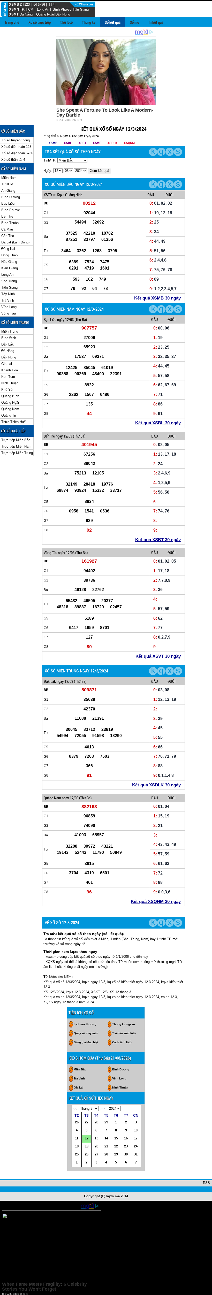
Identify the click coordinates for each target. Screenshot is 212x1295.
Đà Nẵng (26, 14)
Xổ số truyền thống (15, 140)
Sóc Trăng (9, 281)
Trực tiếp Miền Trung (17, 453)
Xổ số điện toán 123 (16, 147)
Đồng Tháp (9, 255)
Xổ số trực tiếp (39, 22)
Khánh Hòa (9, 370)
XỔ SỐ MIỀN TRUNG (62, 671)
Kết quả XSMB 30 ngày (157, 298)
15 (116, 1138)
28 (96, 1122)
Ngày (64, 135)
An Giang (8, 191)
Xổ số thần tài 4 (13, 160)
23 (126, 1146)
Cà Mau (7, 229)
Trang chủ (12, 22)
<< (75, 1108)
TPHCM (7, 184)
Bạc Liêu (7, 203)
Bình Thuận (10, 223)
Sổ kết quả (112, 22)
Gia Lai (6, 364)
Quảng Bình (10, 396)
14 (106, 1138)
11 (76, 1138)
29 (106, 1122)
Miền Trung (9, 331)
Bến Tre (7, 216)
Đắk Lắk (7, 344)
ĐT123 (25, 4)
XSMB (14, 4)
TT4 (52, 4)
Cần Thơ (7, 236)
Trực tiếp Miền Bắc (15, 440)
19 (86, 1146)
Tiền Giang (9, 287)
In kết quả (156, 22)
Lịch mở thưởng (85, 1024)
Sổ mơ (134, 22)
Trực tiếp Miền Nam (16, 446)
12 (86, 1138)
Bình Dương (10, 197)
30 (126, 1154)
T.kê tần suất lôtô (124, 1033)
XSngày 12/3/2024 (85, 135)
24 (136, 1146)
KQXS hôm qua (84, 4)
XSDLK (112, 142)
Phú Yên (7, 390)
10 (136, 1130)
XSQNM (129, 142)
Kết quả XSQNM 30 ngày (156, 901)
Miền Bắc (80, 1069)
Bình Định (8, 338)
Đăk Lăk (50, 681)
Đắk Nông (62, 14)
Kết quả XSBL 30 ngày (158, 422)
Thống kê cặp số (123, 1024)
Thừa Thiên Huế (13, 422)
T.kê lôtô (66, 22)
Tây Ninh (8, 294)
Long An (43, 9)
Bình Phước (62, 9)
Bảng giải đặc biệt (86, 1042)
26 (77, 1122)
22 (116, 1146)
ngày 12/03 (65, 319)
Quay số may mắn (86, 1033)
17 (136, 1138)
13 (96, 1138)
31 (136, 1154)
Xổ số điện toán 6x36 (17, 153)
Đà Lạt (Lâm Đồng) (15, 242)
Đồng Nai (8, 249)
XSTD (48, 194)
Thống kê (88, 22)
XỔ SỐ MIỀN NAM (59, 309)
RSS (206, 1183)
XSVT (97, 142)
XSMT (14, 14)
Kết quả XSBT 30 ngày (158, 539)
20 (96, 1146)
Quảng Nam (10, 409)
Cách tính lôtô (122, 1042)
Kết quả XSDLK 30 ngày (156, 785)
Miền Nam (9, 178)
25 (77, 1154)
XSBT (82, 142)
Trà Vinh (7, 300)
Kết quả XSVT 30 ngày (158, 656)
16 (126, 1138)
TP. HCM (26, 9)
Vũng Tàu (8, 313)
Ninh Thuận (9, 383)
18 (77, 1146)
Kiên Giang (9, 268)
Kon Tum (8, 377)
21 (106, 1146)
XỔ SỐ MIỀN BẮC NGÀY (64, 184)
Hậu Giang (81, 9)
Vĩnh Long (9, 307)
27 (86, 1122)
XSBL (68, 142)
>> (103, 1108)
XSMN (14, 9)
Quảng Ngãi (45, 14)
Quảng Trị (8, 415)
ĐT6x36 (39, 4)
